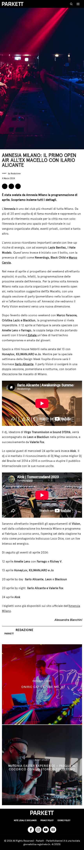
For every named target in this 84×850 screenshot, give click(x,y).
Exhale (32, 335)
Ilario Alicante (24, 364)
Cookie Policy (63, 820)
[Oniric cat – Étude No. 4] (42, 684)
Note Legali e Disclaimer (25, 820)
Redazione (16, 173)
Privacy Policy (47, 820)
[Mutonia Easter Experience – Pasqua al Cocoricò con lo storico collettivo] (42, 765)
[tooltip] (4, 186)
